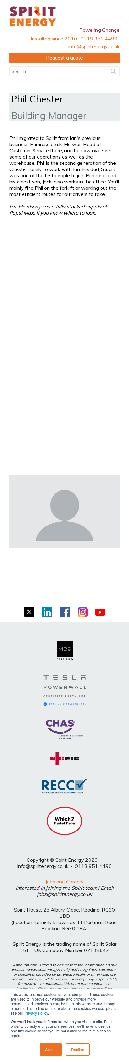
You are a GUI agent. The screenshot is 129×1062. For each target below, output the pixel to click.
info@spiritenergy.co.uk (43, 866)
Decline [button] (77, 1049)
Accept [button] (51, 1049)
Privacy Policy (36, 1013)
